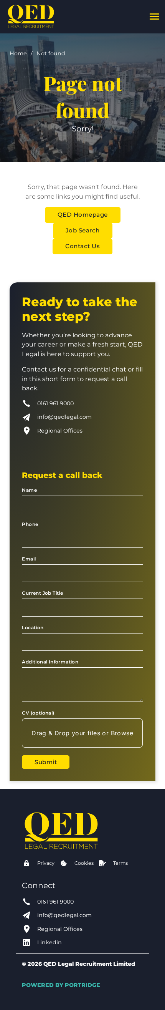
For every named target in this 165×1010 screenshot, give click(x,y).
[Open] (154, 16)
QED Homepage (83, 214)
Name (29, 490)
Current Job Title (42, 593)
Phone (30, 524)
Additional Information (50, 662)
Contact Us (82, 246)
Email (29, 559)
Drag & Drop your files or (83, 733)
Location (32, 627)
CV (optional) (38, 713)
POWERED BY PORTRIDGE (61, 985)
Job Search (83, 230)
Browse (122, 733)
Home (18, 53)
